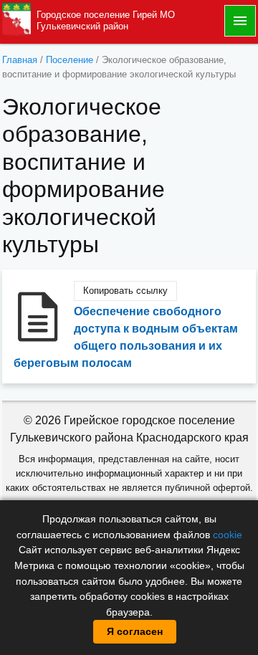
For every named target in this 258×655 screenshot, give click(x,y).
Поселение (69, 59)
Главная (19, 59)
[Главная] (16, 20)
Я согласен (135, 631)
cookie (227, 534)
